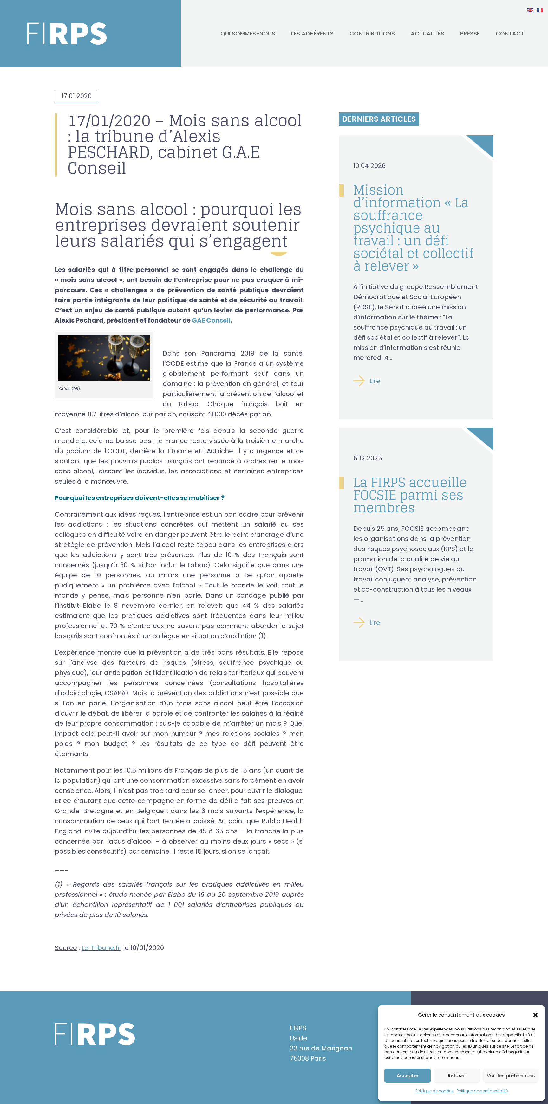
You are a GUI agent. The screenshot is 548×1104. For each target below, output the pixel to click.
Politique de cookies (434, 1091)
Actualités (427, 33)
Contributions (372, 33)
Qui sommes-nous (247, 33)
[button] (535, 1015)
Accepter (408, 1075)
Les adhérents (312, 33)
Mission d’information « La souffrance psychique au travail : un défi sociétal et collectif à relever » (413, 227)
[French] (540, 9)
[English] (530, 9)
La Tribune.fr (101, 947)
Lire (374, 381)
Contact (510, 33)
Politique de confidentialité (482, 1091)
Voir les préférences (511, 1075)
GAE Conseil (211, 320)
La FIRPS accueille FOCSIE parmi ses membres (410, 495)
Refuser (457, 1075)
